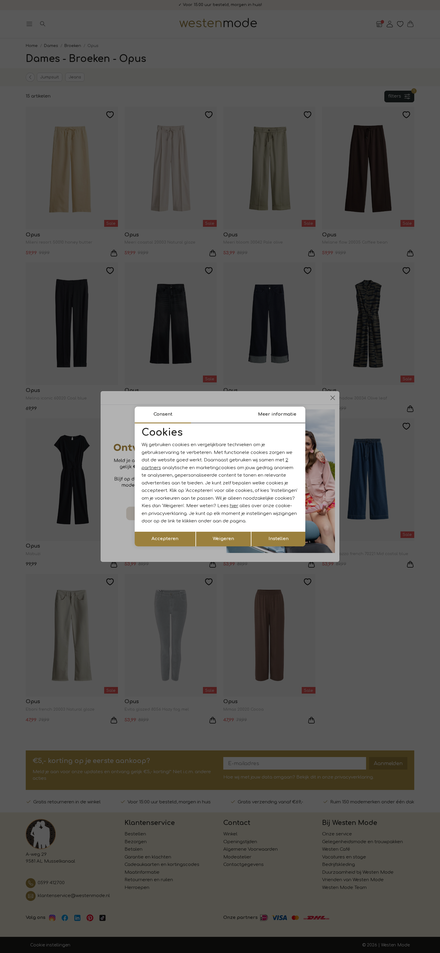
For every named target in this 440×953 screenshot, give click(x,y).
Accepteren (164, 538)
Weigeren (223, 538)
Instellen (278, 538)
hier (234, 505)
